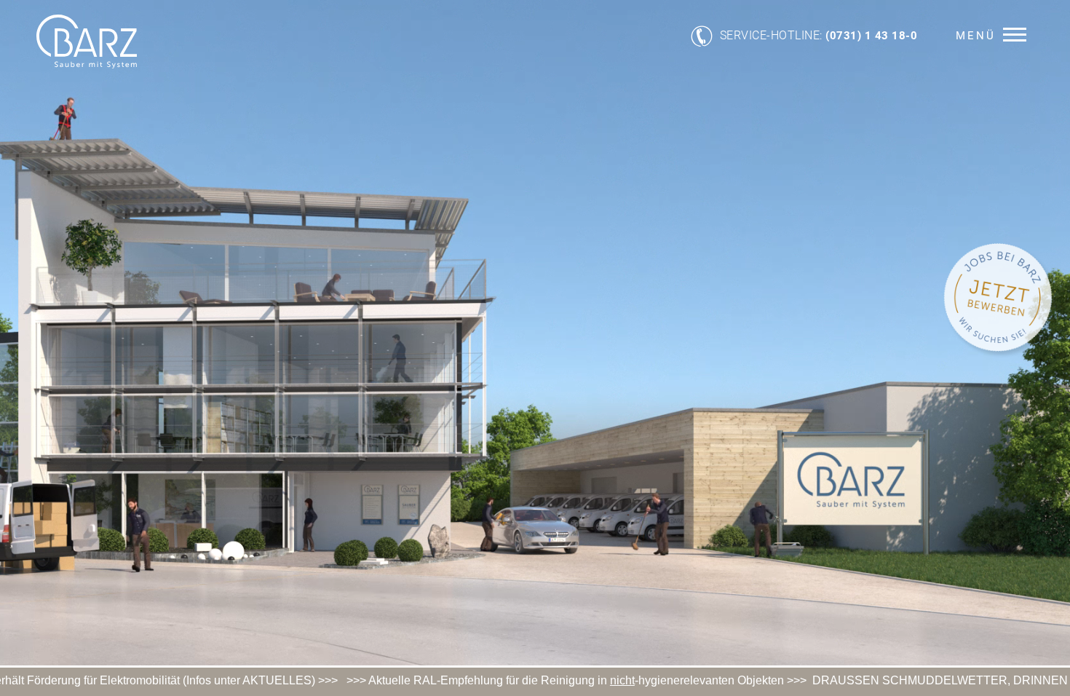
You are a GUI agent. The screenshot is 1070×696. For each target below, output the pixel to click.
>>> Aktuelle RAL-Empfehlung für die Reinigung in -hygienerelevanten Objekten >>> (511, 680)
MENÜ (976, 35)
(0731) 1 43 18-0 (871, 35)
